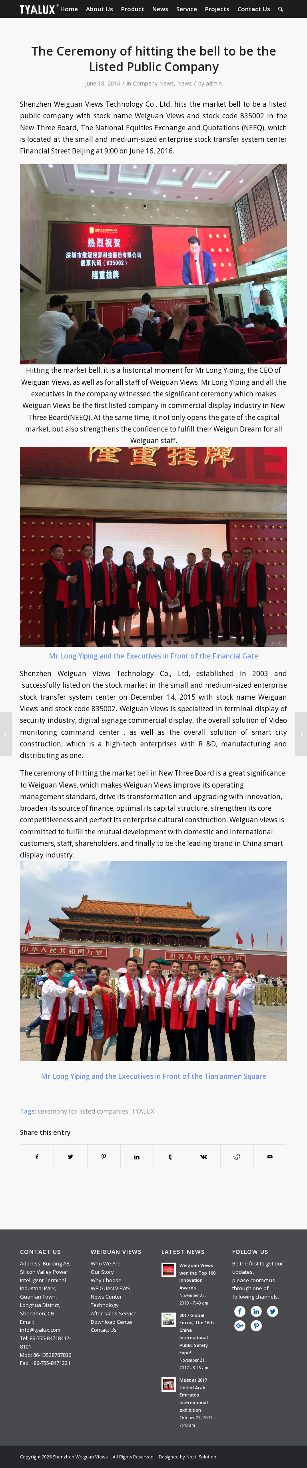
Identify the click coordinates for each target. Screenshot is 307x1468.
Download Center (112, 1321)
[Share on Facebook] (37, 1157)
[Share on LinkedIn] (137, 1157)
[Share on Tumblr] (170, 1157)
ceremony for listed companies (83, 1111)
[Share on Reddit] (237, 1157)
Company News (153, 83)
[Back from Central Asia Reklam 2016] (6, 734)
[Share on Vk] (203, 1157)
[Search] (280, 9)
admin (214, 83)
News (184, 83)
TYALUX (143, 1111)
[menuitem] (69, 9)
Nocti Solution (201, 1457)
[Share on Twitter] (70, 1157)
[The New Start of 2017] (301, 734)
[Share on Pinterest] (104, 1157)
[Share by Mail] (270, 1157)
